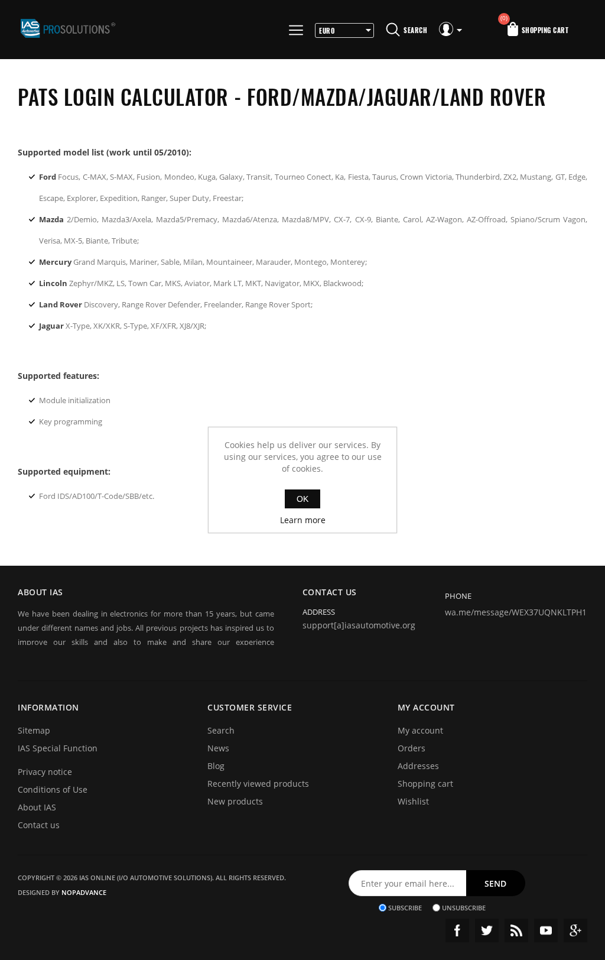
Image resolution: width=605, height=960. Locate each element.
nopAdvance (83, 892)
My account (420, 730)
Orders (411, 748)
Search (221, 730)
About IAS (37, 807)
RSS (516, 930)
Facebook (457, 930)
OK (302, 499)
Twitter (487, 930)
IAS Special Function (57, 748)
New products (235, 801)
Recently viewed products (258, 783)
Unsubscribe (464, 907)
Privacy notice (45, 771)
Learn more (303, 520)
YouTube (546, 930)
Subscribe (405, 907)
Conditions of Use (52, 789)
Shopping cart (425, 783)
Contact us (39, 825)
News (218, 748)
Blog (216, 765)
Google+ (575, 930)
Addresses (418, 765)
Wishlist (413, 801)
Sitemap (34, 730)
